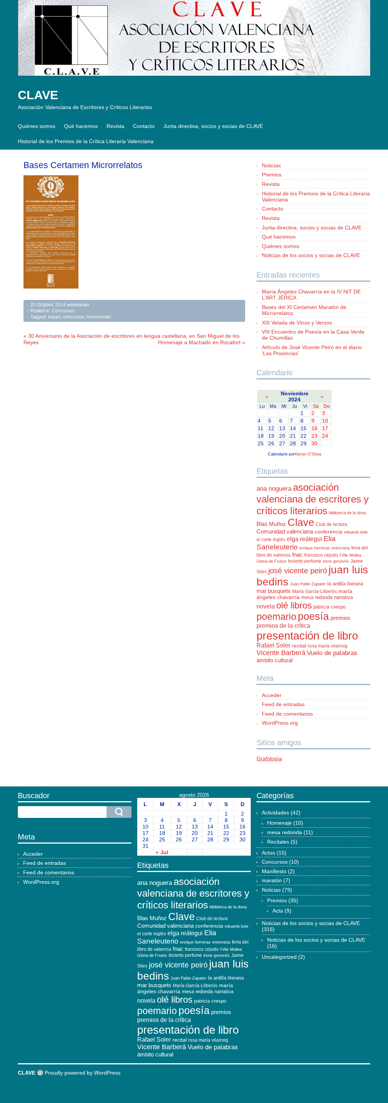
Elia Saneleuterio (296, 543)
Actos (268, 853)
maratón (272, 880)
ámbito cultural (275, 660)
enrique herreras (314, 548)
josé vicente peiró (297, 570)
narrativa (343, 597)
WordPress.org (280, 723)
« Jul (162, 852)
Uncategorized (279, 957)
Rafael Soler (273, 645)
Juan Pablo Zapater (308, 584)
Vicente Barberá (281, 653)
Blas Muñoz (271, 524)
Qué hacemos (81, 126)
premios (340, 618)
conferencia (328, 532)
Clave (301, 522)
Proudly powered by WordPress (82, 1073)
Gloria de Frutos (271, 561)
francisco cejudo (321, 555)
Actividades (275, 813)
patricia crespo (329, 607)
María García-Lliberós (314, 591)
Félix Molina (350, 555)
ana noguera (274, 488)
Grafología (269, 758)
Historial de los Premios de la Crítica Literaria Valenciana (85, 141)
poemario (276, 616)
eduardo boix (356, 532)
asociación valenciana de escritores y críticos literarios (313, 499)
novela (266, 606)
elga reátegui (304, 539)
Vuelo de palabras (332, 653)
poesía (313, 616)
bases (54, 317)
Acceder (272, 695)
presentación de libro (307, 635)
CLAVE (38, 95)
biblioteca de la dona (347, 512)
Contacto (144, 126)
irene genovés (336, 561)
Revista (115, 126)
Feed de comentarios (287, 714)
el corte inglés (271, 539)
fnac (297, 554)
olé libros (294, 605)
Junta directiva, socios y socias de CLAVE (213, 126)
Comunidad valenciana (285, 532)
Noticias (271, 165)
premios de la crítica (283, 625)
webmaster (78, 305)
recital (299, 646)
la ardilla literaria (345, 584)
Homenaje (279, 823)
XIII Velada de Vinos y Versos (297, 323)
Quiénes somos (36, 126)
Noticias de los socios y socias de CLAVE (311, 255)
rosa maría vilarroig (327, 646)
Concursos (63, 311)
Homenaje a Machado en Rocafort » (201, 342)
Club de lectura (331, 524)
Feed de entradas (283, 704)
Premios (272, 175)
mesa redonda (316, 597)
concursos (73, 317)
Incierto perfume (304, 561)
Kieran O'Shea (308, 454)
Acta (277, 911)
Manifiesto (274, 871)
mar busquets (274, 591)
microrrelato (98, 317)
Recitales (278, 842)
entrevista (341, 548)
